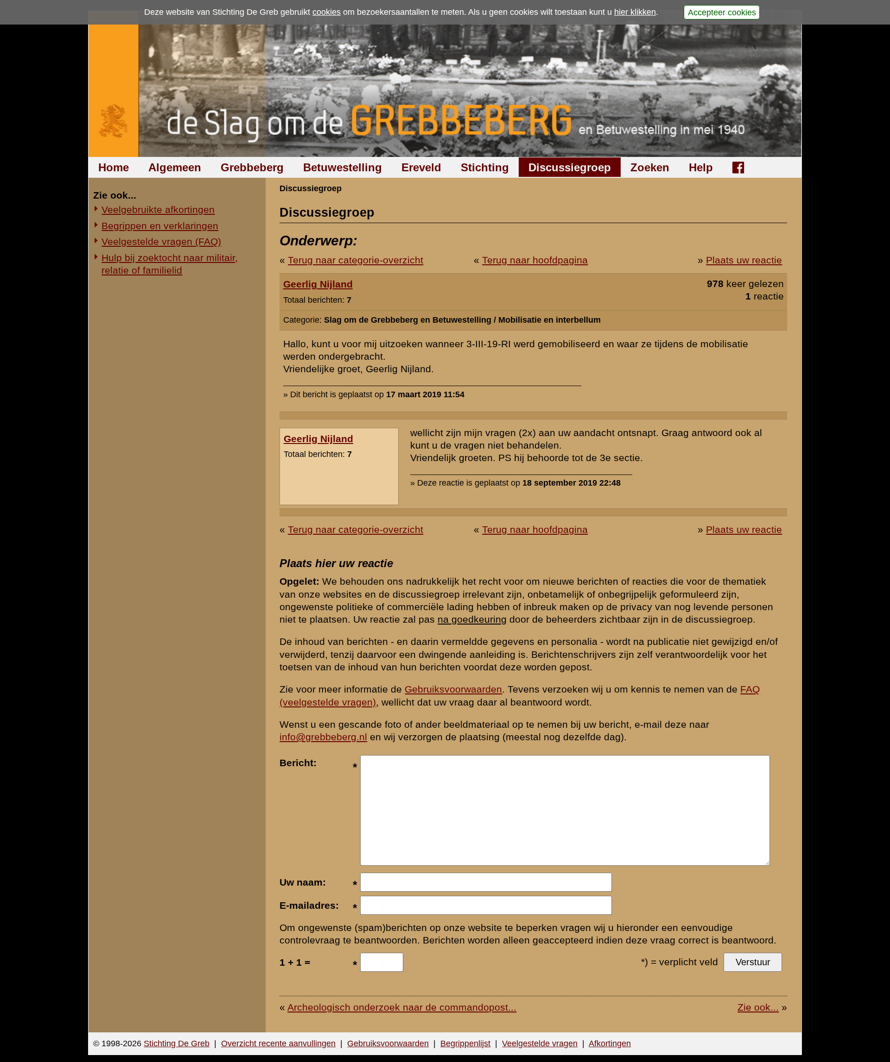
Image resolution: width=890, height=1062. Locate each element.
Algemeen (174, 167)
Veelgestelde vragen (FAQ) (161, 241)
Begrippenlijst (465, 1043)
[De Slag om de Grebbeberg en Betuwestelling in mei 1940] (445, 84)
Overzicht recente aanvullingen (278, 1043)
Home (113, 167)
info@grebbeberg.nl (323, 736)
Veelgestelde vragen (540, 1043)
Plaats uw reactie (744, 260)
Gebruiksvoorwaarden (453, 689)
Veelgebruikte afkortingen (158, 209)
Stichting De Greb (177, 1043)
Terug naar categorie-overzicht (355, 260)
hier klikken (635, 12)
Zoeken (649, 167)
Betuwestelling (342, 167)
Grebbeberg (252, 167)
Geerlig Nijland (318, 284)
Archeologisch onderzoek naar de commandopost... (401, 1007)
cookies (326, 12)
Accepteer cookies (722, 12)
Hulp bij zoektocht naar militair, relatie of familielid (170, 263)
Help (701, 167)
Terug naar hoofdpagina (535, 260)
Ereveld (421, 167)
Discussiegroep (569, 167)
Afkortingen (610, 1043)
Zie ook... (758, 1007)
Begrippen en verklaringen (160, 225)
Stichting (485, 167)
